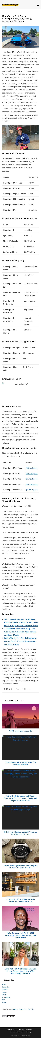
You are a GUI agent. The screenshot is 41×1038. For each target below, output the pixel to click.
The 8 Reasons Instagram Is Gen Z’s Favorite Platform (20, 763)
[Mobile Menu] (38, 4)
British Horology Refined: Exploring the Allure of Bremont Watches (20, 867)
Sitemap (28, 1032)
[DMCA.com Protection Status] (8, 1016)
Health (4, 992)
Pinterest (22, 1009)
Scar (17, 689)
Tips (3, 1000)
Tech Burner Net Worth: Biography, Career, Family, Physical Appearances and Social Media (20, 631)
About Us (20, 1030)
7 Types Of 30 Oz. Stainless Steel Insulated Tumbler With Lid (20, 900)
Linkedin (31, 1009)
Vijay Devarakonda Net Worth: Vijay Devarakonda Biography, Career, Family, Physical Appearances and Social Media (21, 622)
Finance (4, 990)
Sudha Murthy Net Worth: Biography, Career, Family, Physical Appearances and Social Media (20, 641)
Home (4, 984)
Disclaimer (28, 1030)
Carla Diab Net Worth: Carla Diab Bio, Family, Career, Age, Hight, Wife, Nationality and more (20, 971)
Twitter (14, 1009)
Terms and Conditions (17, 1032)
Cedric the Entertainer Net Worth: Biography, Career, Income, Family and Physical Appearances (20, 798)
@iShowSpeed (32, 468)
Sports (4, 995)
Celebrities (26, 689)
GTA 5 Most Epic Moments (20, 731)
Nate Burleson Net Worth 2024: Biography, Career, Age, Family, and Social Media (20, 935)
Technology (6, 997)
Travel (4, 1002)
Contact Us (10, 1030)
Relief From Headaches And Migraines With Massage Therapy (20, 833)
